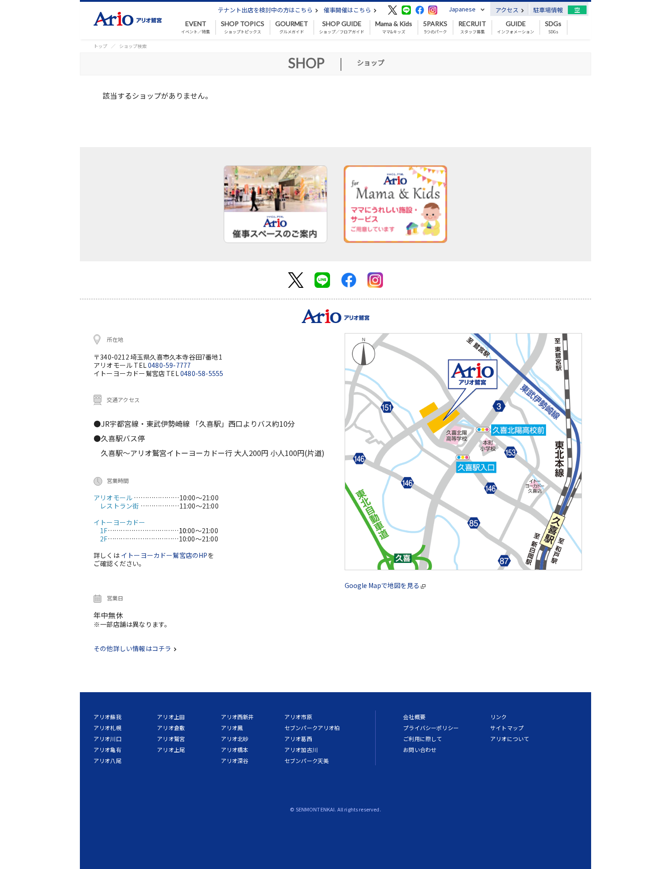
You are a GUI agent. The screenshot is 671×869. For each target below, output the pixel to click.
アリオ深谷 (235, 760)
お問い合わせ (419, 749)
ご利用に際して (422, 738)
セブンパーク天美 (306, 760)
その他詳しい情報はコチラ (133, 648)
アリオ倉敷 (171, 727)
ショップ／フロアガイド (341, 27)
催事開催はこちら (348, 9)
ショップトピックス (242, 27)
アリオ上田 (171, 717)
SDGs (553, 27)
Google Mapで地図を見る (383, 585)
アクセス (507, 9)
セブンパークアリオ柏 (312, 727)
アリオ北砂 (235, 738)
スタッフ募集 (472, 27)
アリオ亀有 (107, 749)
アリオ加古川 (301, 749)
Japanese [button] (462, 9)
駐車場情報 (548, 9)
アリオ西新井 (237, 717)
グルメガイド (291, 27)
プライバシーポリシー (431, 727)
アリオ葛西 (298, 738)
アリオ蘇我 (107, 717)
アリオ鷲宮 (171, 738)
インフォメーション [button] (515, 27)
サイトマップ (507, 727)
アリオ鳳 (232, 727)
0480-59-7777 (169, 365)
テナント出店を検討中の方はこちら (266, 9)
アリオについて (509, 738)
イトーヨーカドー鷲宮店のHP (164, 555)
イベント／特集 (195, 27)
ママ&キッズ (393, 27)
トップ (100, 45)
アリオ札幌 (107, 727)
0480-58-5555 (201, 373)
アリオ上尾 (171, 749)
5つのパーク (435, 27)
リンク (498, 717)
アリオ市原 (298, 717)
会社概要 (414, 717)
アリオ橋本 (235, 749)
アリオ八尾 (107, 760)
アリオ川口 (107, 738)
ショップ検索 (133, 45)
